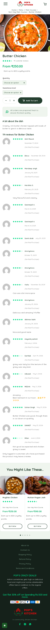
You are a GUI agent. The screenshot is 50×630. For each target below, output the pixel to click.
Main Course (31, 10)
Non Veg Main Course (18, 12)
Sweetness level (9, 88)
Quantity (6, 78)
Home (14, 10)
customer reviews (21, 61)
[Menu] (5, 4)
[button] (20, 535)
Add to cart (32, 100)
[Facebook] (19, 624)
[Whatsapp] (30, 624)
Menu (21, 10)
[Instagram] (25, 624)
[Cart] (45, 4)
